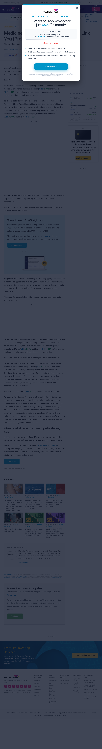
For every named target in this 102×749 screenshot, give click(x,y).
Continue (51, 66)
